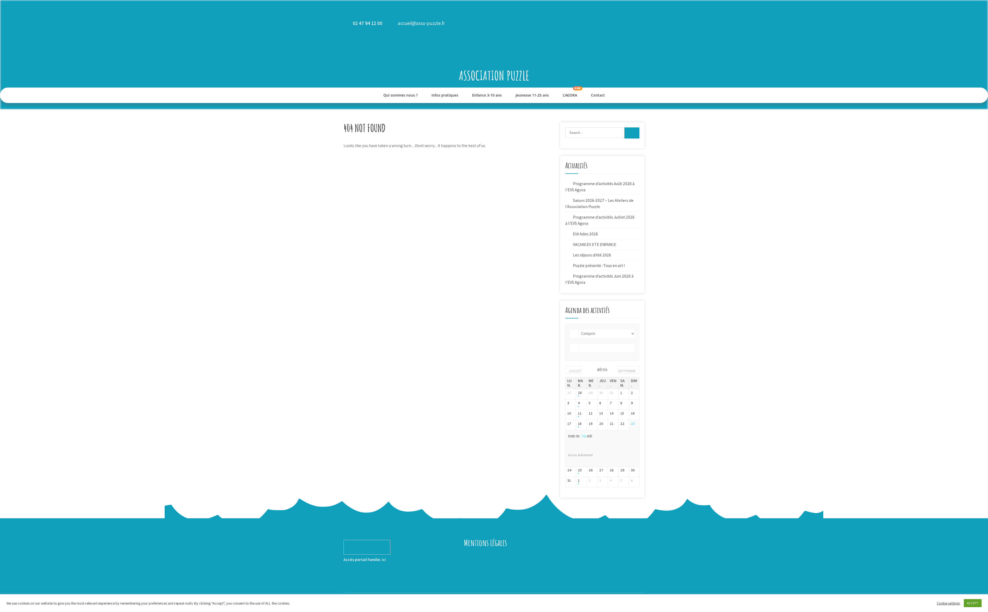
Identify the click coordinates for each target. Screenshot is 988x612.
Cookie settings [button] (948, 603)
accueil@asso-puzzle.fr (421, 23)
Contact (598, 95)
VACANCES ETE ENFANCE (594, 244)
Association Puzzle (494, 75)
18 (579, 423)
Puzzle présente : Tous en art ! (599, 265)
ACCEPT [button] (972, 603)
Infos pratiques (444, 95)
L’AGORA (570, 95)
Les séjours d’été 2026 (592, 255)
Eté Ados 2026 (585, 234)
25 (580, 470)
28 (580, 393)
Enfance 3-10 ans (487, 95)
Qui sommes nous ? (400, 95)
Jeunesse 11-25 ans (532, 95)
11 (579, 413)
